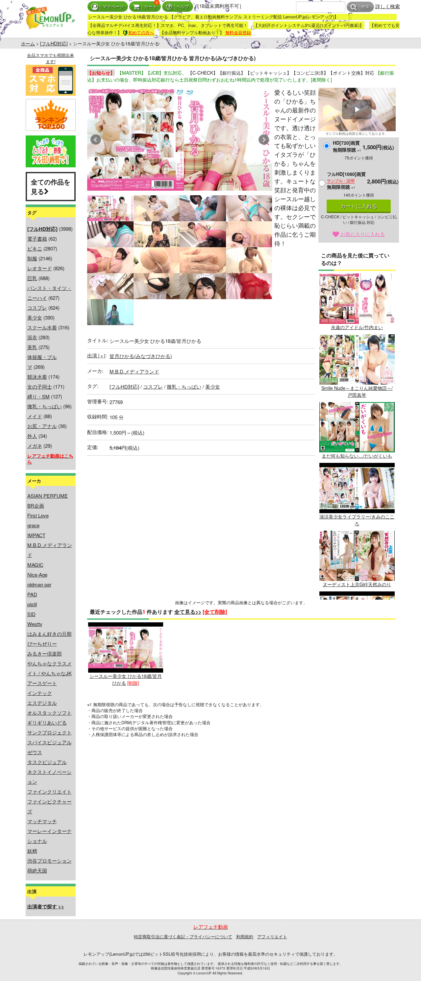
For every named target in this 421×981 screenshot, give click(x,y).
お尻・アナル (42, 425)
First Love (38, 515)
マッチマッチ (42, 821)
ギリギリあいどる (47, 722)
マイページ (113, 6)
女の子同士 (39, 386)
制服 (32, 258)
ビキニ (34, 248)
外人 (32, 435)
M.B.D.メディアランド (134, 371)
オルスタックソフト (49, 712)
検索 (365, 7)
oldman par (39, 584)
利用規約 (244, 936)
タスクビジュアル (47, 761)
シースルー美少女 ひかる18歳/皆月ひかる (125, 679)
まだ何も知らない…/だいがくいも (357, 455)
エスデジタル (42, 702)
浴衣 (32, 337)
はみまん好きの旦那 (49, 633)
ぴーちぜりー (42, 643)
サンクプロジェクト (49, 732)
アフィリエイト (272, 936)
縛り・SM (38, 396)
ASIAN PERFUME (47, 495)
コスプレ (37, 307)
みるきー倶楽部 (44, 653)
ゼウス (34, 752)
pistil (32, 604)
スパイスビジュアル (49, 742)
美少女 (34, 317)
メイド (34, 416)
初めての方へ (141, 32)
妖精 (32, 850)
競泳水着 (37, 376)
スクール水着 (42, 327)
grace (33, 525)
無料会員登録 (238, 32)
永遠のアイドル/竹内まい (357, 327)
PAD (32, 594)
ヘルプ (182, 6)
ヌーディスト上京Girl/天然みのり (357, 584)
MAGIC (35, 564)
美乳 (32, 347)
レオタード (39, 268)
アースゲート (42, 683)
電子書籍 (37, 238)
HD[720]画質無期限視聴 (347, 146)
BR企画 (35, 505)
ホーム (28, 43)
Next (264, 139)
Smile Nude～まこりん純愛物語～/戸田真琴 (357, 391)
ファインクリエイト (49, 791)
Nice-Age (37, 574)
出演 (96, 355)
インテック (39, 692)
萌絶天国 (37, 870)
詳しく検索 (387, 6)
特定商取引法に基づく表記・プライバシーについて (183, 936)
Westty (34, 623)
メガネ (34, 445)
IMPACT (36, 535)
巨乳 (32, 278)
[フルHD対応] (54, 43)
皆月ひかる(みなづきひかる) (141, 355)
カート (150, 6)
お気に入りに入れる (362, 233)
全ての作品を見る (50, 186)
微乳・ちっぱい (44, 406)
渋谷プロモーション (49, 860)
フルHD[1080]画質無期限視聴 (346, 180)
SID (31, 613)
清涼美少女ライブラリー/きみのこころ (356, 520)
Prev (95, 139)
